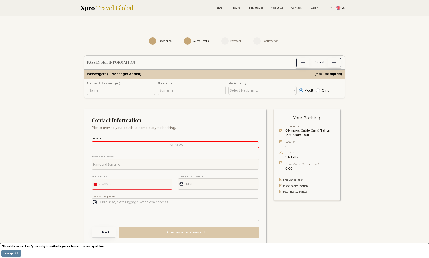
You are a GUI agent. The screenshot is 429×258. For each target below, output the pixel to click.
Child (325, 90)
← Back (104, 232)
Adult (309, 90)
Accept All (11, 253)
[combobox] (100, 184)
